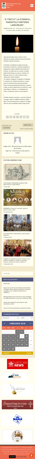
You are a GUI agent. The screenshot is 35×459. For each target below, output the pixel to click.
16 (22, 340)
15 (17, 340)
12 (4, 340)
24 (26, 344)
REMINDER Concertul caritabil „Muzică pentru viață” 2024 (15, 209)
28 (13, 349)
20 (8, 344)
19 (4, 344)
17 (26, 340)
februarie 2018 (17, 323)
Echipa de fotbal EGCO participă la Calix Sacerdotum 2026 (15, 303)
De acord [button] (12, 456)
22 (17, 344)
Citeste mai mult (21, 456)
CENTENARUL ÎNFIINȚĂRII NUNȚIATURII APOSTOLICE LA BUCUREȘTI (15, 183)
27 (8, 349)
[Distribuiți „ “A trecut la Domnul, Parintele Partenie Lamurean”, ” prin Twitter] (10, 117)
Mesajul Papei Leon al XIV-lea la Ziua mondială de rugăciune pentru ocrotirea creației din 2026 (17, 297)
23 (22, 344)
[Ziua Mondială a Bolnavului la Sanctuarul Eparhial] (17, 222)
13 (8, 340)
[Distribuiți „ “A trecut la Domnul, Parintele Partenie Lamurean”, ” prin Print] (27, 117)
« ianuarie (6, 353)
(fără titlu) (6, 283)
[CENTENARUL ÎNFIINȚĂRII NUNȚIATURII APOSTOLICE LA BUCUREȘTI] (17, 172)
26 (4, 349)
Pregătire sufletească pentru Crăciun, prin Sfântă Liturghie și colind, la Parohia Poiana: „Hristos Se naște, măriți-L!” (16, 260)
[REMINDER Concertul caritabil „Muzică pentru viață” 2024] (17, 197)
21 (13, 344)
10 (26, 336)
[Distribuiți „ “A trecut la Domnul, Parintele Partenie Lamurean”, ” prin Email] (24, 117)
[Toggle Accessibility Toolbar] (31, 455)
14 (13, 340)
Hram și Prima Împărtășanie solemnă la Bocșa (17, 308)
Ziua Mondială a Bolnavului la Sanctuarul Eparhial (16, 234)
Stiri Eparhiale (25, 30)
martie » (29, 353)
